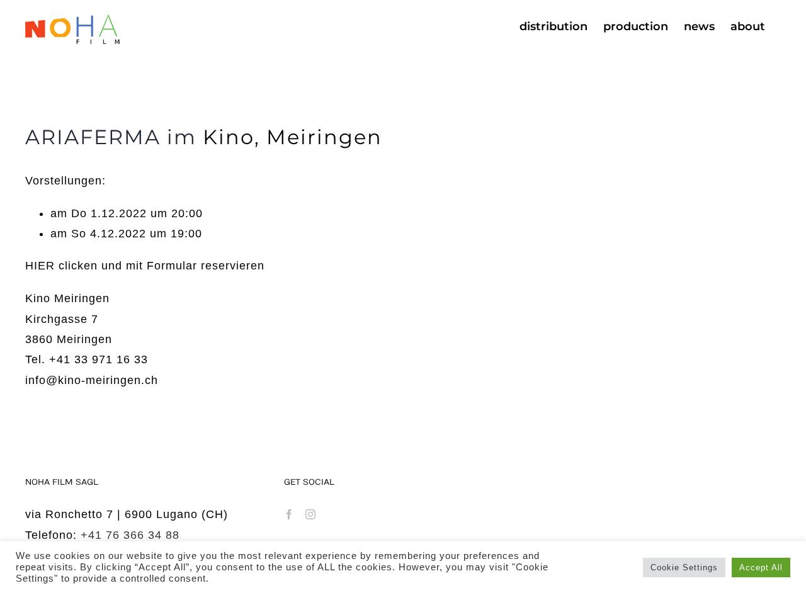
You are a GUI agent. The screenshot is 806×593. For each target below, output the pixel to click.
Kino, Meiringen (292, 137)
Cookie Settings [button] (684, 567)
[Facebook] (289, 514)
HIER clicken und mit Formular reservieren (144, 265)
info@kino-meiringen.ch (91, 380)
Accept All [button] (761, 567)
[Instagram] (310, 514)
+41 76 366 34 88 (130, 535)
